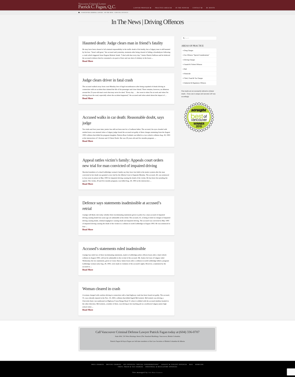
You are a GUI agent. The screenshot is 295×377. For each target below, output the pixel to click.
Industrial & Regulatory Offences (195, 83)
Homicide (187, 74)
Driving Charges (189, 60)
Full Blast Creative (156, 372)
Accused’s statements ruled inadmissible (114, 248)
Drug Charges (188, 50)
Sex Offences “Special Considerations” (196, 55)
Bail (185, 69)
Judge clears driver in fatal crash (107, 80)
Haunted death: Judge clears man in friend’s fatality (122, 43)
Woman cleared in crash (101, 288)
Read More (87, 61)
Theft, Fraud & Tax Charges (193, 78)
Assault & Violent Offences (193, 64)
